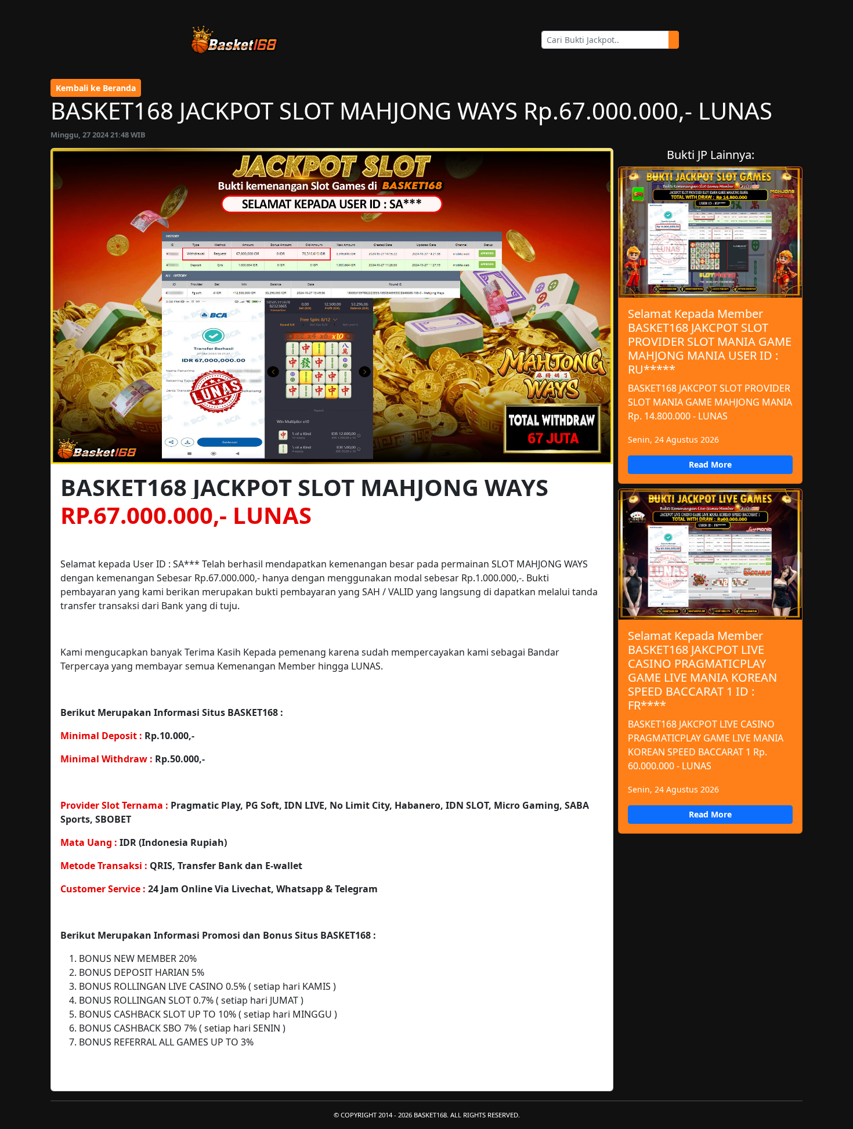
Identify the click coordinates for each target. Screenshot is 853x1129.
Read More (710, 464)
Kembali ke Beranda (96, 87)
